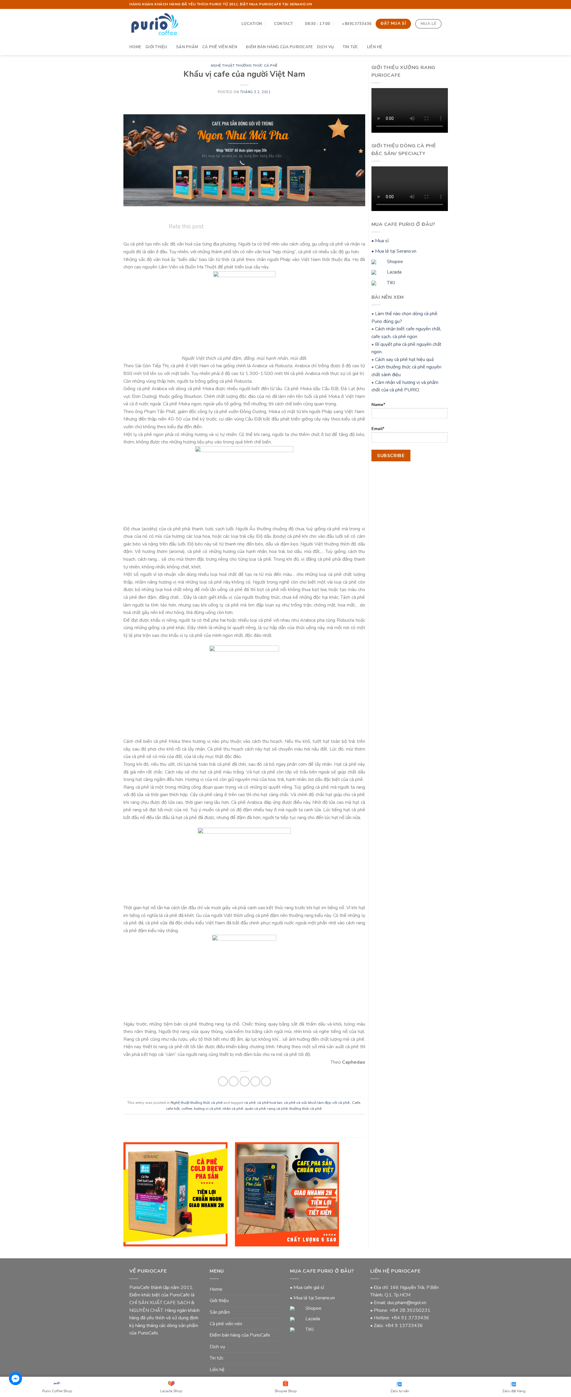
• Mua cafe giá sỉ (307, 1287)
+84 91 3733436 (410, 1318)
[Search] (439, 46)
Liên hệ (374, 47)
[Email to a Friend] (245, 1081)
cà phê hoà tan (269, 1102)
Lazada (393, 272)
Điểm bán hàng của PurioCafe (279, 47)
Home (135, 47)
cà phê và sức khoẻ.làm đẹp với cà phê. (317, 1102)
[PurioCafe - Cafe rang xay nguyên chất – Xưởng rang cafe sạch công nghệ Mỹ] (154, 23)
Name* (378, 404)
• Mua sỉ (380, 240)
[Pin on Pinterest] (255, 1081)
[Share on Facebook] (223, 1081)
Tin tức (350, 47)
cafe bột (173, 1108)
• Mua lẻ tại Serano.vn (393, 251)
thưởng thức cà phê (305, 1108)
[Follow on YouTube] (438, 4)
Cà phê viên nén (219, 47)
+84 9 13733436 (404, 1325)
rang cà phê (277, 1108)
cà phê (249, 1102)
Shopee (394, 261)
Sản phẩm (187, 47)
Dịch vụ (325, 47)
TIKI (390, 282)
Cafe (356, 1102)
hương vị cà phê (207, 1108)
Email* (378, 429)
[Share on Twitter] (234, 1081)
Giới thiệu (156, 47)
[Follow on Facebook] (433, 4)
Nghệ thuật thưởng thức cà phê (244, 65)
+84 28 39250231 (409, 1310)
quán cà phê (255, 1108)
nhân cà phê (232, 1108)
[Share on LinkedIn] (266, 1081)
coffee (186, 1108)
